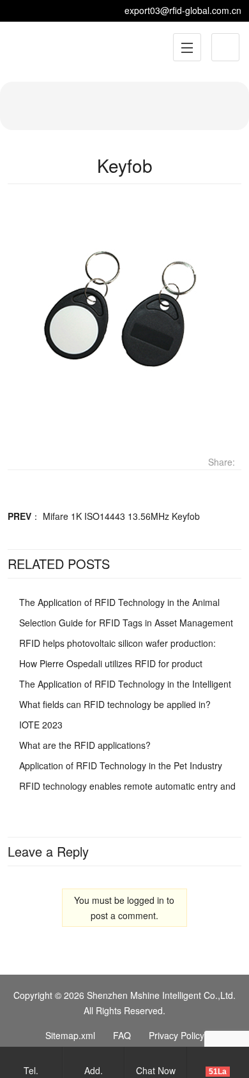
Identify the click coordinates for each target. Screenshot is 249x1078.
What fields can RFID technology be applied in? (115, 704)
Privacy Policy (176, 1035)
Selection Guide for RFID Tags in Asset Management (126, 622)
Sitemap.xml (70, 1035)
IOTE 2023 (41, 724)
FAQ (122, 1035)
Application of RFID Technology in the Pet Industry (120, 765)
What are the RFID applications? (85, 745)
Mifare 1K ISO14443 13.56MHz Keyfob (121, 516)
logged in (145, 900)
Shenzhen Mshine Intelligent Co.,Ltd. (161, 995)
